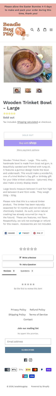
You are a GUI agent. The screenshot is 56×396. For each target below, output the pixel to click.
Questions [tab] (25, 271)
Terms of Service (38, 314)
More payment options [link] (28, 150)
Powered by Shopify (40, 386)
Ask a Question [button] (29, 264)
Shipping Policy (17, 314)
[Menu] (51, 29)
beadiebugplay (21, 386)
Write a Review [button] (29, 257)
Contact (28, 319)
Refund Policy (37, 309)
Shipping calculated (27, 122)
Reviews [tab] (7, 271)
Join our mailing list (28, 328)
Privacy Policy (18, 309)
